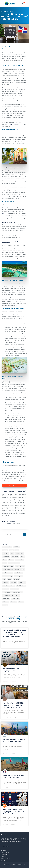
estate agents (15, 556)
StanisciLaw (13, 601)
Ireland (17, 563)
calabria (11, 550)
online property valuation (8, 585)
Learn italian (16, 579)
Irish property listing (19, 569)
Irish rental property (7, 576)
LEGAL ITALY (13, 582)
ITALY (4, 579)
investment (11, 563)
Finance (4, 559)
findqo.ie (11, 559)
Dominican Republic (14, 124)
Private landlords (21, 585)
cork (17, 550)
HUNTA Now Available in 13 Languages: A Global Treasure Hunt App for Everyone (14, 812)
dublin (12, 553)
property (4, 213)
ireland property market (8, 566)
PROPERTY (5, 589)
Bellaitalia (5, 550)
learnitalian (5, 582)
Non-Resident (22, 582)
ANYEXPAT (16, 546)
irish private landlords (8, 569)
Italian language (18, 576)
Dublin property (19, 553)
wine (18, 234)
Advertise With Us (5, 858)
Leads (9, 579)
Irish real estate (18, 572)
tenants (5, 605)
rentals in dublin (15, 598)
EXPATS (22, 556)
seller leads (5, 601)
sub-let (21, 601)
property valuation (17, 592)
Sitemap (3, 860)
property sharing (7, 592)
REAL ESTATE (15, 595)
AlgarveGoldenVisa (7, 546)
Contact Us (3, 850)
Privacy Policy (4, 856)
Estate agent (6, 556)
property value (6, 595)
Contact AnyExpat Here (14, 485)
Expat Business (4, 854)
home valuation (19, 559)
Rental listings (6, 598)
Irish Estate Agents (20, 566)
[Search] (24, 534)
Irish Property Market (7, 572)
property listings (14, 589)
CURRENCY (5, 553)
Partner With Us (5, 852)
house (4, 563)
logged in (10, 523)
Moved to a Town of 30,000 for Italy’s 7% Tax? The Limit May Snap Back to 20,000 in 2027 (13, 705)
